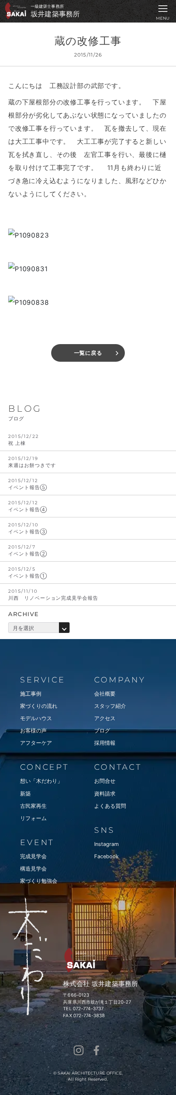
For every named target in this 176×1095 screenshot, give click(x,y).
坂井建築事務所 (55, 14)
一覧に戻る (88, 353)
